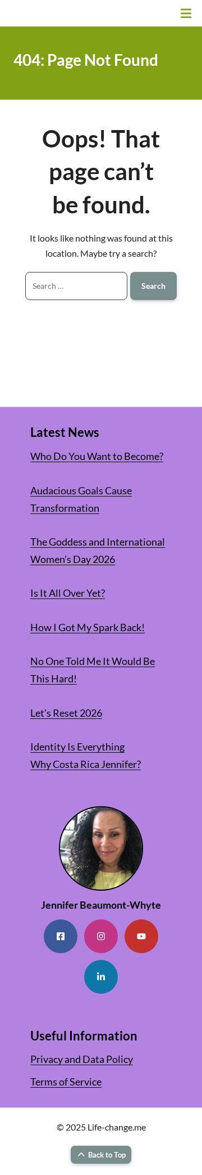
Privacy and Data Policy (81, 1059)
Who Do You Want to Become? (96, 456)
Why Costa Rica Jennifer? (85, 764)
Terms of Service (66, 1081)
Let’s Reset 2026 (66, 713)
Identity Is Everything (77, 746)
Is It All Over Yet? (67, 593)
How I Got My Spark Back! (87, 627)
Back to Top (107, 1154)
